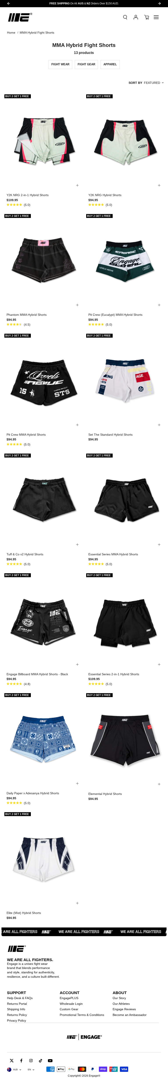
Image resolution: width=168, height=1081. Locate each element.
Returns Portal (17, 1003)
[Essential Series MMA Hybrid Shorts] (125, 500)
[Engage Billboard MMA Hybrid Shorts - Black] (43, 620)
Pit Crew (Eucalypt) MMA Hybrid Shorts (115, 314)
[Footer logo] (84, 1037)
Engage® (94, 1075)
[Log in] (136, 17)
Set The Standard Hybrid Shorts (110, 434)
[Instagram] (31, 1060)
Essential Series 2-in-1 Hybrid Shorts (113, 674)
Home (11, 32)
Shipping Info (16, 1009)
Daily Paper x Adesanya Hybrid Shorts (33, 793)
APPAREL (110, 64)
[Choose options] (77, 185)
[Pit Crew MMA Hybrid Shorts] (43, 381)
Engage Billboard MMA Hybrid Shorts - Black (37, 674)
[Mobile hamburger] (156, 17)
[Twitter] (12, 1060)
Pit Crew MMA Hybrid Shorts (26, 434)
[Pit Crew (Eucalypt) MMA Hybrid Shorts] (125, 261)
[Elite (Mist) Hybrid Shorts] (43, 859)
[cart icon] (146, 17)
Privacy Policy (16, 1020)
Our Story (119, 998)
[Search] (125, 17)
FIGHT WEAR (60, 64)
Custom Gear (69, 1009)
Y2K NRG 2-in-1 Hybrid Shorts (28, 195)
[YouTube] (50, 1060)
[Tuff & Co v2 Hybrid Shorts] (43, 500)
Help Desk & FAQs (20, 998)
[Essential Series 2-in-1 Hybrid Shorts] (125, 620)
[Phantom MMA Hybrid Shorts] (43, 261)
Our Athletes (121, 1003)
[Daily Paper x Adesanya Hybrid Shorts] (43, 740)
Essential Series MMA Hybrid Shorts (113, 554)
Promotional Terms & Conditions (82, 1015)
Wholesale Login (71, 1003)
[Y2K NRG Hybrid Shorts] (125, 141)
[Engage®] (20, 17)
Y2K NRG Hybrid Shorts (104, 195)
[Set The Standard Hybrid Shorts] (125, 381)
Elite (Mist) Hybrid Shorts (24, 913)
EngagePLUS (69, 998)
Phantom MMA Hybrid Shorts (27, 314)
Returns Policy (17, 1015)
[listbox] (154, 82)
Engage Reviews (124, 1009)
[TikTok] (41, 1060)
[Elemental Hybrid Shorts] (125, 740)
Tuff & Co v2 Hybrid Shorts (25, 554)
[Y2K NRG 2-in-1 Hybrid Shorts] (43, 141)
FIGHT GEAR (86, 64)
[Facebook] (21, 1060)
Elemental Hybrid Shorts (105, 794)
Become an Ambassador (130, 1015)
